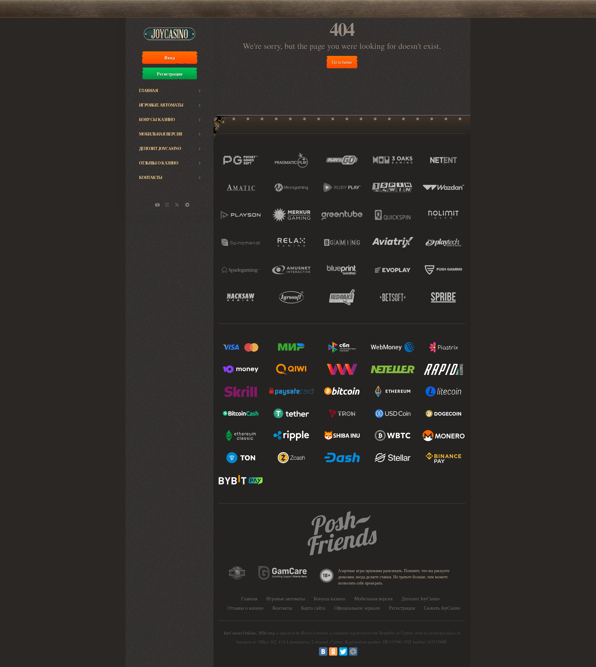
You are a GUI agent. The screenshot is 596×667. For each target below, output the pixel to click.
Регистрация (169, 74)
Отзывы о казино (158, 163)
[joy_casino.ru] (167, 205)
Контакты (150, 177)
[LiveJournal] (363, 651)
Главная (148, 90)
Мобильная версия (160, 134)
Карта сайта (313, 608)
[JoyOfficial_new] (177, 205)
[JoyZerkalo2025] (187, 205)
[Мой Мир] (353, 651)
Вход (170, 57)
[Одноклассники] (333, 651)
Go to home (342, 62)
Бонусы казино (157, 119)
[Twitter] (343, 651)
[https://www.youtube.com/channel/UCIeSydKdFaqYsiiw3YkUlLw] (157, 205)
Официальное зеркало (357, 608)
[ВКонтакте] (323, 651)
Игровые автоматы (161, 105)
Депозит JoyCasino (160, 148)
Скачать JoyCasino (442, 608)
